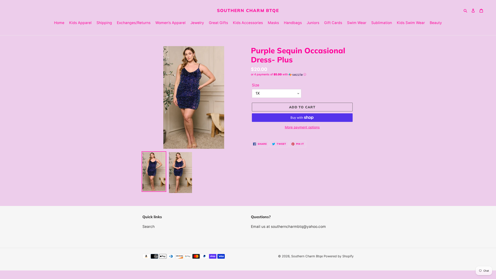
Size (255, 85)
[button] (278, 74)
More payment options (302, 127)
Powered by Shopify (339, 256)
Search (148, 226)
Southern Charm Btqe (248, 10)
